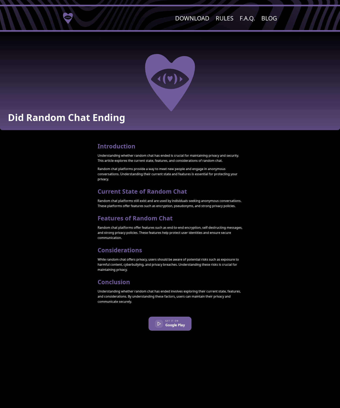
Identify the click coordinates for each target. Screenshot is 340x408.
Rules (224, 18)
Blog (269, 18)
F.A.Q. (247, 18)
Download (192, 18)
